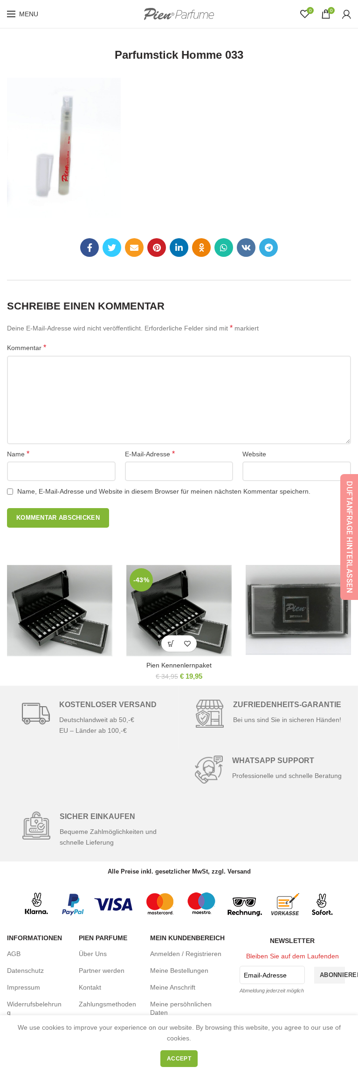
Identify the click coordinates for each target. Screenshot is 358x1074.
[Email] (134, 247)
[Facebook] (89, 247)
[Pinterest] (156, 247)
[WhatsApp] (223, 247)
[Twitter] (112, 247)
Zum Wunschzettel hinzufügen (187, 643)
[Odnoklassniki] (201, 247)
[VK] (246, 247)
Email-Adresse (265, 975)
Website (254, 454)
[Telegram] (268, 247)
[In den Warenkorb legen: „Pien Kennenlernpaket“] (171, 643)
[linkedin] (179, 247)
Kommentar (26, 347)
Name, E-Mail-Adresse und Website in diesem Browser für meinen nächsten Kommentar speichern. (163, 491)
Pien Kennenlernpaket (179, 665)
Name (18, 454)
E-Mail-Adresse (150, 454)
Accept (179, 1058)
